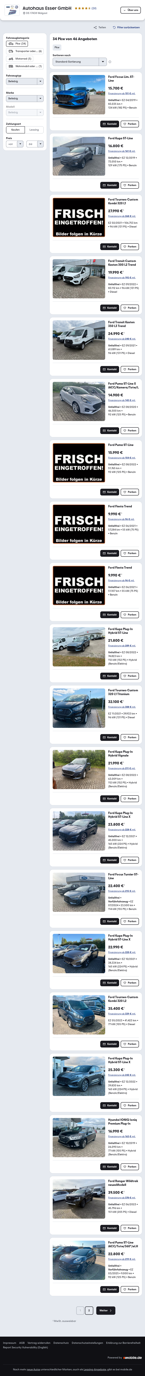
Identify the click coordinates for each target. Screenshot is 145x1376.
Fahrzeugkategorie (17, 38)
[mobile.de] (132, 1357)
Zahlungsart (13, 124)
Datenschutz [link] (61, 1343)
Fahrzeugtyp (13, 75)
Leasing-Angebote (95, 1369)
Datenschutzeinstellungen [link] (87, 1343)
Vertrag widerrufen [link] (39, 1343)
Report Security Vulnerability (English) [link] (25, 1347)
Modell (10, 106)
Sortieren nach (62, 55)
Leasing (34, 129)
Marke (10, 92)
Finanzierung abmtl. (121, 93)
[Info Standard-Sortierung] (109, 61)
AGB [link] (22, 1343)
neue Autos (33, 1369)
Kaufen (15, 129)
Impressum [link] (9, 1343)
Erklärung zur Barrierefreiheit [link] (123, 1343)
